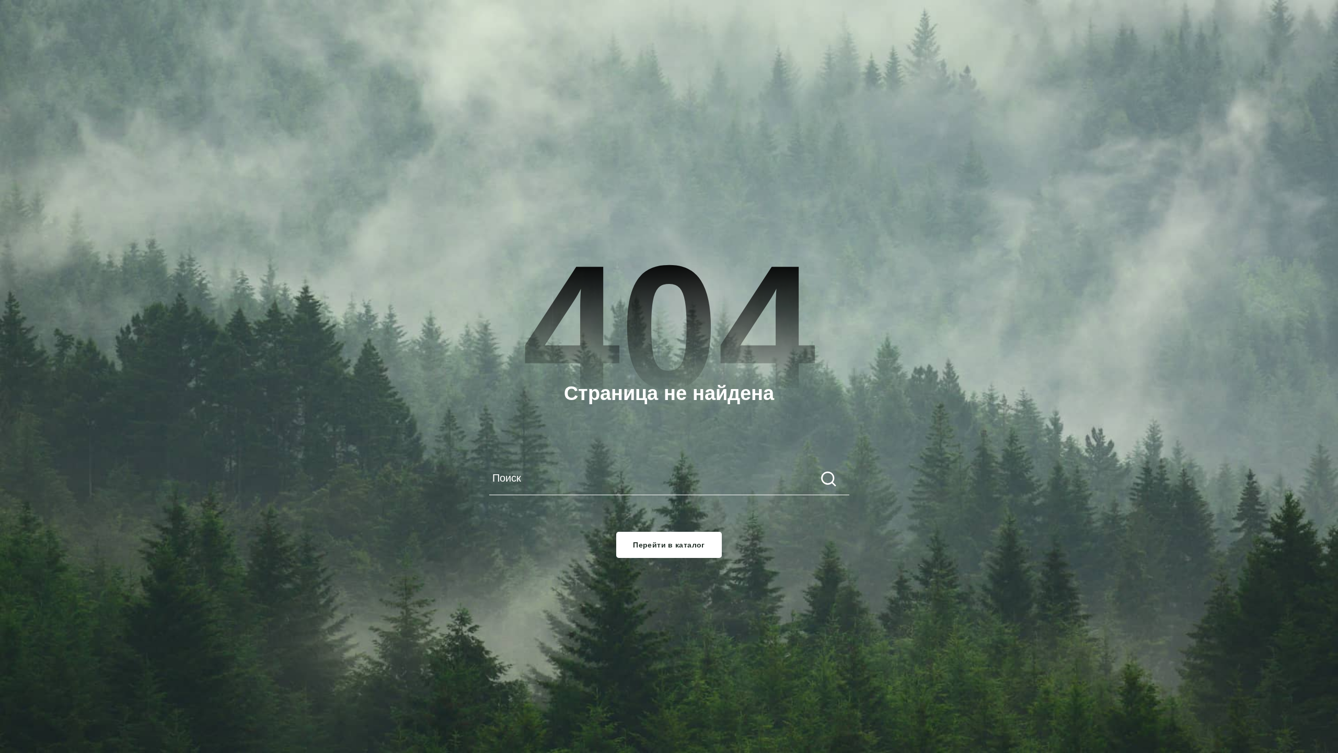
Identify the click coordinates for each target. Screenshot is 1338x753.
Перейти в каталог (669, 545)
